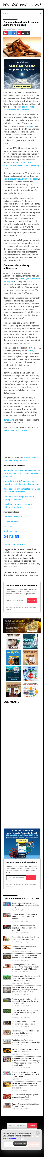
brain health (17, 555)
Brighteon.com (10, 531)
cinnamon (29, 126)
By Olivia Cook (25, 960)
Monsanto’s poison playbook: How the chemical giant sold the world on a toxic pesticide (25, 1001)
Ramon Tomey (19, 29)
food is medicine (20, 558)
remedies (35, 564)
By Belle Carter (25, 983)
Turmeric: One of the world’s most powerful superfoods (25, 1050)
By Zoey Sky (24, 921)
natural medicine (11, 564)
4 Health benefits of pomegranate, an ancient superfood (25, 1096)
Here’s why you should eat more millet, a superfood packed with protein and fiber (24, 1085)
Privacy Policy (16, 1138)
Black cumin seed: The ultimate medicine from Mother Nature (24, 1023)
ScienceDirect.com (11, 521)
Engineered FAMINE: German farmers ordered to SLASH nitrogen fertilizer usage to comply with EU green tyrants (26, 1062)
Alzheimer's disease (12, 552)
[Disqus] (22, 735)
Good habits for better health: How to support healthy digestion (25, 938)
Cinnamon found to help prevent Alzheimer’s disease (25, 947)
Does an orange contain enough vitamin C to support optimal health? (24, 916)
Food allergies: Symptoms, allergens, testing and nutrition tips (26, 1041)
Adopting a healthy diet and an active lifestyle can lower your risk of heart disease (25, 1074)
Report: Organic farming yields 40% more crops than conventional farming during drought (26, 978)
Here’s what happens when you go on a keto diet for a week (25, 1032)
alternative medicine (27, 549)
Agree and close (20, 1143)
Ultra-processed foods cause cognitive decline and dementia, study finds (24, 928)
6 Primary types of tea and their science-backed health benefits (24, 957)
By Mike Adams (25, 1067)
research (7, 567)
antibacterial (28, 552)
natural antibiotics (27, 561)
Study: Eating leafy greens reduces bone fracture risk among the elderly (25, 1012)
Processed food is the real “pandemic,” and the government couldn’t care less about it (25, 990)
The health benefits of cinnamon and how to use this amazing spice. (21, 165)
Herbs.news (8, 420)
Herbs (15, 561)
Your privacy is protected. (13, 607)
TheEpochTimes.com (12, 517)
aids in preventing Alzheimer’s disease (20, 179)
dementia (7, 558)
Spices (15, 567)
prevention (25, 564)
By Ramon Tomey (26, 951)
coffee (30, 351)
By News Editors (26, 1006)
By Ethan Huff (24, 910)
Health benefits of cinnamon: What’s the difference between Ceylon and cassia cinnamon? (21, 474)
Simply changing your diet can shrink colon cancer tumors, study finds (25, 905)
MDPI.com (7, 526)
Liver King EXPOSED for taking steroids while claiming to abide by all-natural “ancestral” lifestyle (25, 967)
